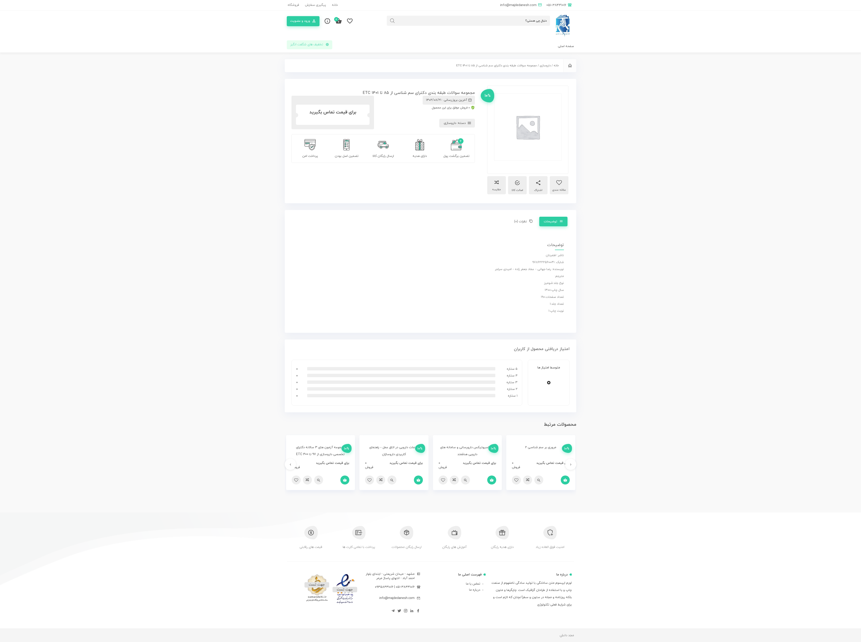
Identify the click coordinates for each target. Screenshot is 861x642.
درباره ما (474, 590)
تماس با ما (473, 584)
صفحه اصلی (566, 46)
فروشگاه (293, 5)
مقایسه (496, 189)
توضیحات (550, 221)
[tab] (553, 221)
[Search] (392, 21)
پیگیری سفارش (315, 5)
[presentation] (570, 464)
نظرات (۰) (520, 221)
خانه (335, 5)
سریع (538, 480)
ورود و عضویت (300, 21)
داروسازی (545, 66)
